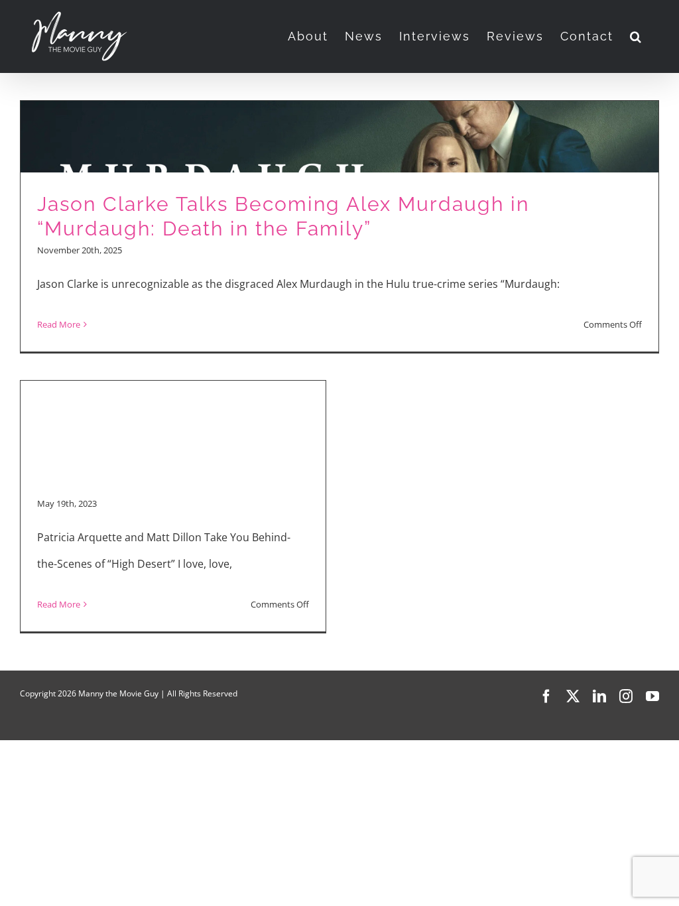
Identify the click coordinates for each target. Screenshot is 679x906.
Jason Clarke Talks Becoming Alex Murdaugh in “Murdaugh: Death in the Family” (283, 216)
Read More (58, 324)
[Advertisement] (173, 391)
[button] (636, 36)
